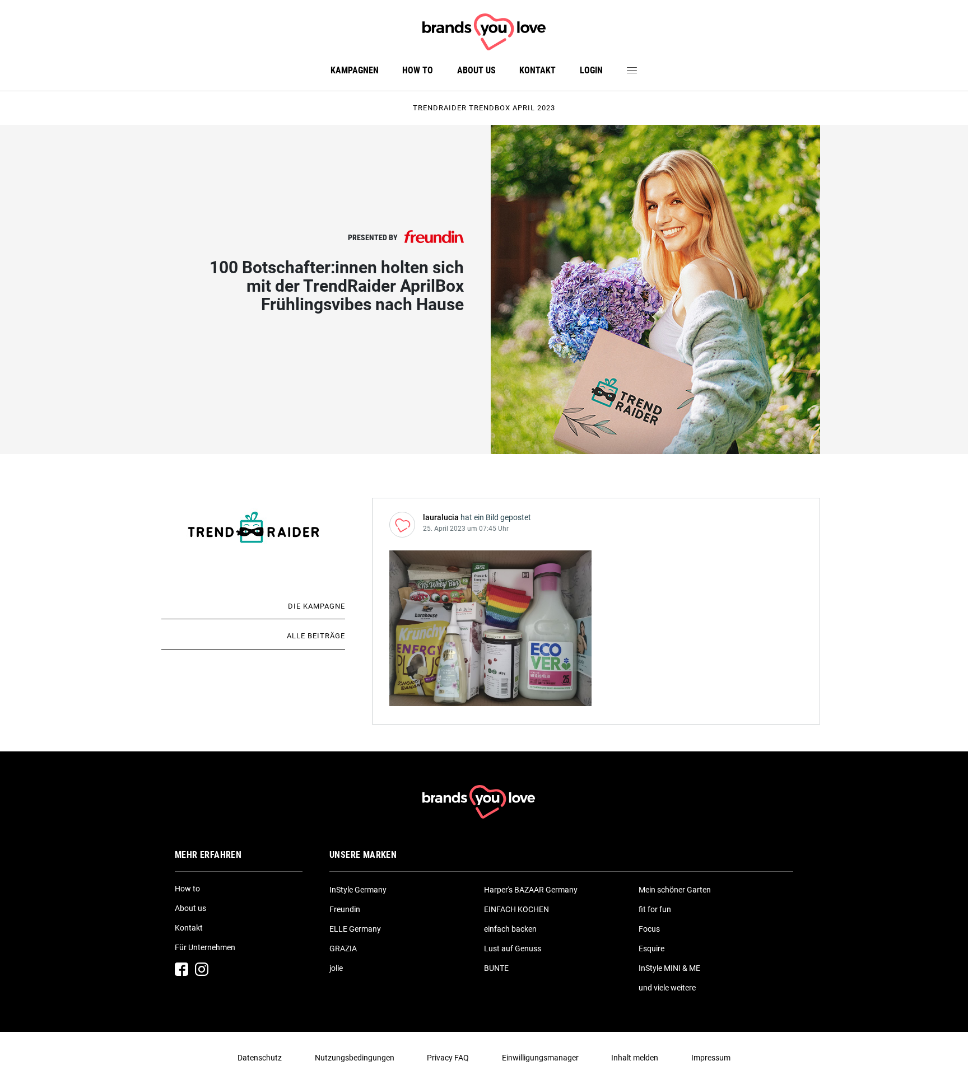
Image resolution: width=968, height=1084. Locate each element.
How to (417, 70)
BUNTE (496, 968)
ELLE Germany (355, 928)
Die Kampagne (316, 606)
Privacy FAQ (448, 1057)
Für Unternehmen (205, 947)
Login (591, 70)
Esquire (651, 948)
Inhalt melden (634, 1057)
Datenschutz (260, 1057)
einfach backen (510, 928)
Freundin (344, 909)
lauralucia (441, 517)
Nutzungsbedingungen (354, 1057)
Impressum (710, 1057)
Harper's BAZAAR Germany (531, 889)
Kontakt (537, 70)
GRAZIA (343, 948)
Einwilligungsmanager (540, 1057)
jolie (336, 968)
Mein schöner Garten (675, 889)
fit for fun (655, 909)
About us (476, 70)
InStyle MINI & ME (669, 968)
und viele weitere (667, 987)
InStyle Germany (358, 889)
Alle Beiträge (316, 636)
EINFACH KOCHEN (516, 909)
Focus (649, 928)
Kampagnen (355, 70)
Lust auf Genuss (512, 948)
